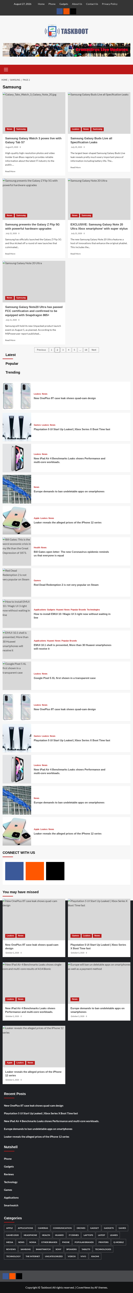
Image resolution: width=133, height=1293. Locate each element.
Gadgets (63, 3)
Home (41, 3)
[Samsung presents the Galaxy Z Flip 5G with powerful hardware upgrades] (34, 199)
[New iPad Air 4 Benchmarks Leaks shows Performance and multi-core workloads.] (17, 471)
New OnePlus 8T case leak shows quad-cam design (65, 398)
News (9, 129)
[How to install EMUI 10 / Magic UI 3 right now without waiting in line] (17, 614)
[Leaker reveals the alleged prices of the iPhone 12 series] (17, 533)
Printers (103, 1242)
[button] (6, 69)
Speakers (71, 1249)
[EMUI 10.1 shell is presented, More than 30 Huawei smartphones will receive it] (17, 650)
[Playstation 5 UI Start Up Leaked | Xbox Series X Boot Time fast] (17, 440)
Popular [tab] (11, 363)
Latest (101, 1235)
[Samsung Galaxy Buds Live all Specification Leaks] (99, 113)
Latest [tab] (10, 355)
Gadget (94, 1228)
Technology (10, 1182)
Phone (51, 3)
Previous (41, 350)
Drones (81, 1228)
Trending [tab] (12, 372)
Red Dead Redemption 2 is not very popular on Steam (66, 584)
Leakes (75, 129)
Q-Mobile (118, 1242)
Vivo (83, 1256)
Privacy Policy (109, 3)
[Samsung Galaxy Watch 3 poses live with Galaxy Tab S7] (34, 113)
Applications (40, 610)
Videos (72, 1256)
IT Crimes (74, 1235)
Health (37, 547)
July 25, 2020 (76, 147)
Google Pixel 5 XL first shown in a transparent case (65, 678)
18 (86, 350)
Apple (36, 518)
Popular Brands (78, 610)
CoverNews (83, 1287)
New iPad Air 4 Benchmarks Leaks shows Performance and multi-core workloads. (51, 1121)
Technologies (93, 610)
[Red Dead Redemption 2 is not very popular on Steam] (17, 579)
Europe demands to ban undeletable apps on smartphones (69, 491)
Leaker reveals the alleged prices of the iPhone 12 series (67, 522)
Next (94, 350)
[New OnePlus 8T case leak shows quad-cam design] (17, 409)
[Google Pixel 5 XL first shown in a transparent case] (17, 672)
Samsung (21, 129)
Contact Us (92, 3)
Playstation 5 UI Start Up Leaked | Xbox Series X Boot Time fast (72, 429)
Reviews (9, 1174)
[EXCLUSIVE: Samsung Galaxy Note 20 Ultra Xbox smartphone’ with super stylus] (99, 199)
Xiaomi (95, 1256)
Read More (10, 171)
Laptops (88, 1235)
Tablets (86, 1249)
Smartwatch (11, 1205)
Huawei (59, 610)
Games (37, 425)
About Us (77, 3)
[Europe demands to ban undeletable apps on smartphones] (17, 502)
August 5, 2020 (12, 147)
